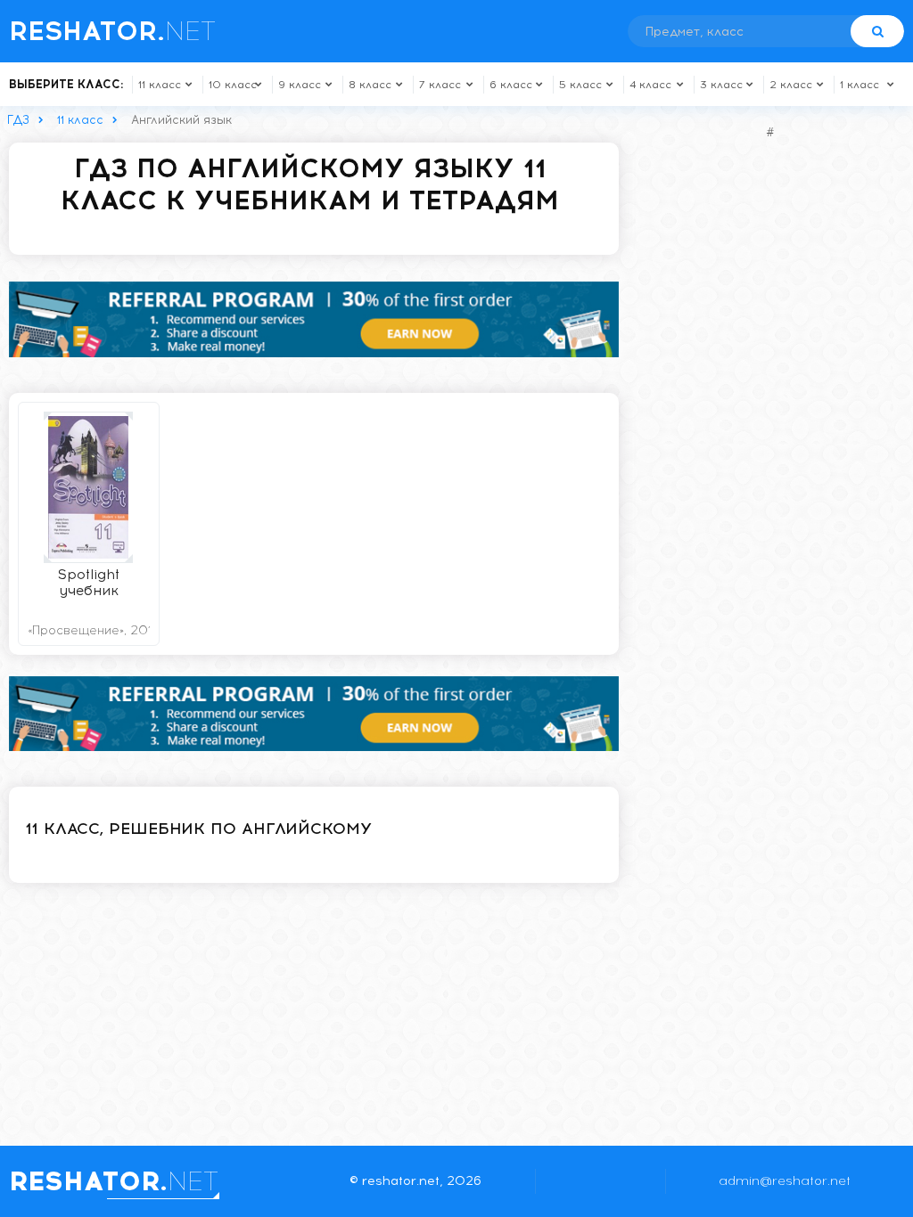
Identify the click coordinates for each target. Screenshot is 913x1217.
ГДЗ (18, 120)
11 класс (80, 120)
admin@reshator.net (785, 1180)
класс (159, 84)
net (113, 30)
